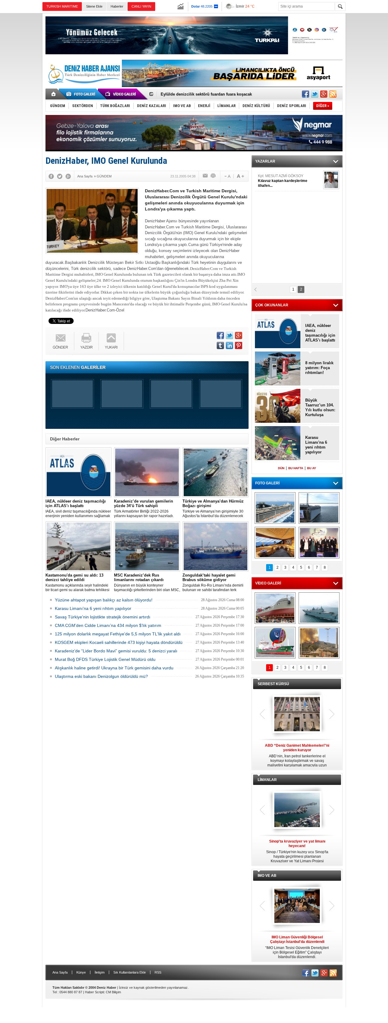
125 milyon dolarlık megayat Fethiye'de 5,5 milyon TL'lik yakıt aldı (118, 633)
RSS (158, 972)
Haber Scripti (94, 992)
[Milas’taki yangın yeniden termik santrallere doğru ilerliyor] (319, 642)
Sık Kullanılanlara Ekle (129, 972)
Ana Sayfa (60, 972)
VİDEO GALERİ (268, 583)
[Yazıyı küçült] (227, 176)
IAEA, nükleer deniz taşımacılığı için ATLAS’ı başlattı (320, 332)
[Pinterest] (238, 345)
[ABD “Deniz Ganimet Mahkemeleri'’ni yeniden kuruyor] (297, 714)
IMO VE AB (267, 875)
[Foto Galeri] (82, 94)
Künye (81, 972)
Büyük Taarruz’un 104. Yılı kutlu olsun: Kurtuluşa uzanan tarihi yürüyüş (320, 407)
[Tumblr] (220, 345)
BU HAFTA (295, 468)
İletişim (100, 972)
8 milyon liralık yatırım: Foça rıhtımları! (319, 368)
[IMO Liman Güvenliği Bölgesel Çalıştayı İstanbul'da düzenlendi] (297, 906)
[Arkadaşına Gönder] (205, 176)
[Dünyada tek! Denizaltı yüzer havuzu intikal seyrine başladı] (319, 508)
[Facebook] (51, 176)
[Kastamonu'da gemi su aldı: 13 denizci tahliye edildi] (78, 546)
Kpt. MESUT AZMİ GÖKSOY (282, 181)
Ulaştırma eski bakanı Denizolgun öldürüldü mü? (101, 676)
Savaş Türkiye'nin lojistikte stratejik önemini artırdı (102, 616)
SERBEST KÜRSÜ (273, 684)
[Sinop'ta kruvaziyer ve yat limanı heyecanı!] (297, 810)
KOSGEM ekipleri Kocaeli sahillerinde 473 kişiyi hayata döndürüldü (118, 642)
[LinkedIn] (229, 345)
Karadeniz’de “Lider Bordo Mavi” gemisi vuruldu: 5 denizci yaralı (116, 650)
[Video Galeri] (121, 94)
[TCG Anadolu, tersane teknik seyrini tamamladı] (319, 608)
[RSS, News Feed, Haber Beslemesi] (332, 94)
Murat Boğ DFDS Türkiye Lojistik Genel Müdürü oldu (105, 659)
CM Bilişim (113, 992)
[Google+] (68, 176)
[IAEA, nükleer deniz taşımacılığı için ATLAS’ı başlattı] (78, 472)
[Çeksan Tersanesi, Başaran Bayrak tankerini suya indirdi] (275, 608)
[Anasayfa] (53, 94)
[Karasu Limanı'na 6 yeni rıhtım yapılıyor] (278, 443)
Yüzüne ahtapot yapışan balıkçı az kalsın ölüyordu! (103, 599)
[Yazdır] (213, 176)
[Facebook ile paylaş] (305, 94)
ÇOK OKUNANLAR (271, 305)
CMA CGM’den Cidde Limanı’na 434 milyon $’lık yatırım (108, 625)
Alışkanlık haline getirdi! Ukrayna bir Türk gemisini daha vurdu (114, 667)
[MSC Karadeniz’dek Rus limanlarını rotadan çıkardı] (147, 546)
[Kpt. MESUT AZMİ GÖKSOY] (331, 179)
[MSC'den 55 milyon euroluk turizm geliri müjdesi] (275, 542)
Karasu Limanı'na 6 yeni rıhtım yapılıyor (93, 608)
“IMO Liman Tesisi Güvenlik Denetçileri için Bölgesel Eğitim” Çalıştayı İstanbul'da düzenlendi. (297, 947)
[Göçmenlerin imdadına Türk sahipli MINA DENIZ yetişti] (275, 642)
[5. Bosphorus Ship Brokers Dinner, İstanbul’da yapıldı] (319, 542)
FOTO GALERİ (267, 483)
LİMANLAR (267, 780)
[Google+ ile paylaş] (323, 94)
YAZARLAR (265, 161)
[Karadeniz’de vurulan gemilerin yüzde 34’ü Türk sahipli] (147, 472)
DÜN (281, 468)
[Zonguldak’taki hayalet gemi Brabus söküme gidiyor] (215, 546)
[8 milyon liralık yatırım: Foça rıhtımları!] (278, 369)
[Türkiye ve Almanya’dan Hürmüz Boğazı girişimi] (215, 472)
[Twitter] (59, 176)
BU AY (311, 468)
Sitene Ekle (94, 6)
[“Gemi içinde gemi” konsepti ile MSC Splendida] (275, 508)
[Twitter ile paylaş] (314, 94)
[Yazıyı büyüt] (240, 176)
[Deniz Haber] (83, 87)
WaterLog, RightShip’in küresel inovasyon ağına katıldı (212, 94)
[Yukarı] (111, 341)
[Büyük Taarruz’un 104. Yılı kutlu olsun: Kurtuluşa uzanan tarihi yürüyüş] (278, 406)
